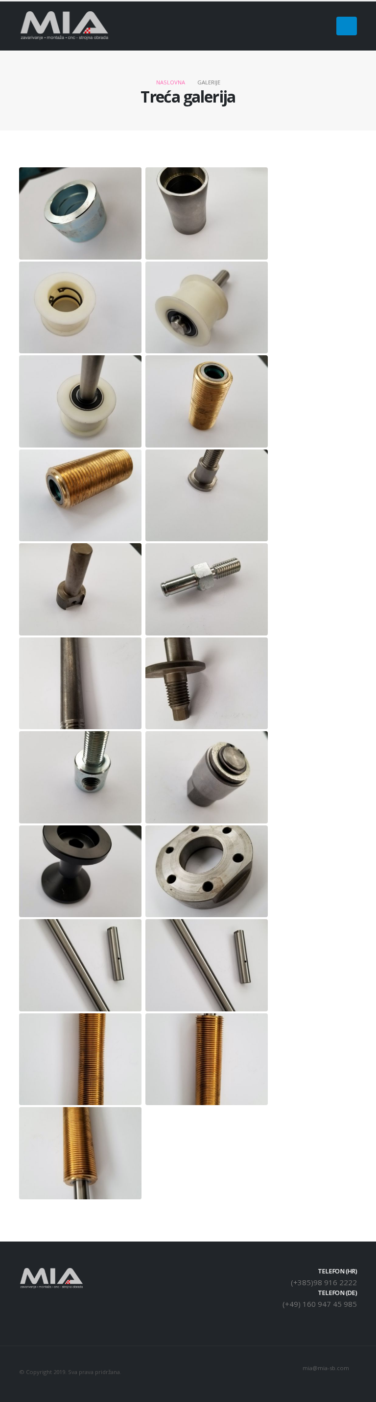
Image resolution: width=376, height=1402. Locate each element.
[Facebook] (321, 26)
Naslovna (170, 82)
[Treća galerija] (80, 213)
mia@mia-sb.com (326, 1368)
